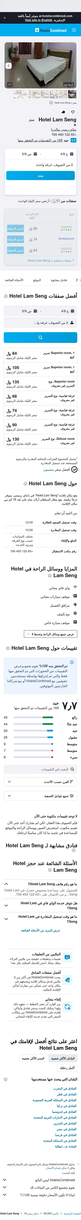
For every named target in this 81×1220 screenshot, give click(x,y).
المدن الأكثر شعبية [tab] (33, 1058)
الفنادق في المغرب (64, 1088)
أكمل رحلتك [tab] (67, 1068)
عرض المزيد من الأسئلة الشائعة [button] (40, 930)
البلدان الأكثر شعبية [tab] (63, 1058)
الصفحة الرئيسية (72, 1213)
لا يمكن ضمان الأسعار (57, 1167)
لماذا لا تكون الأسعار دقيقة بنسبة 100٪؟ (47, 1194)
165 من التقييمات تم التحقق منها (40, 140)
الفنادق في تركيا (66, 1106)
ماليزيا (55, 1213)
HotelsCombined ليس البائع (55, 1179)
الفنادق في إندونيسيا (64, 1111)
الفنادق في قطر (66, 1094)
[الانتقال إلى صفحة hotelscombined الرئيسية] (50, 30)
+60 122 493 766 (64, 134)
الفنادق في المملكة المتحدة (59, 1140)
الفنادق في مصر (66, 1129)
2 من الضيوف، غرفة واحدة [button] (54, 164)
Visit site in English (38, 20)
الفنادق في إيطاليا (65, 1146)
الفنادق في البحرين (64, 1123)
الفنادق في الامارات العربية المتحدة (55, 1117)
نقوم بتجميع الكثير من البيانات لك (52, 1187)
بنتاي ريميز (33, 1213)
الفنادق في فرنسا (65, 1135)
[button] (4, 17)
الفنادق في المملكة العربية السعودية (54, 1100)
